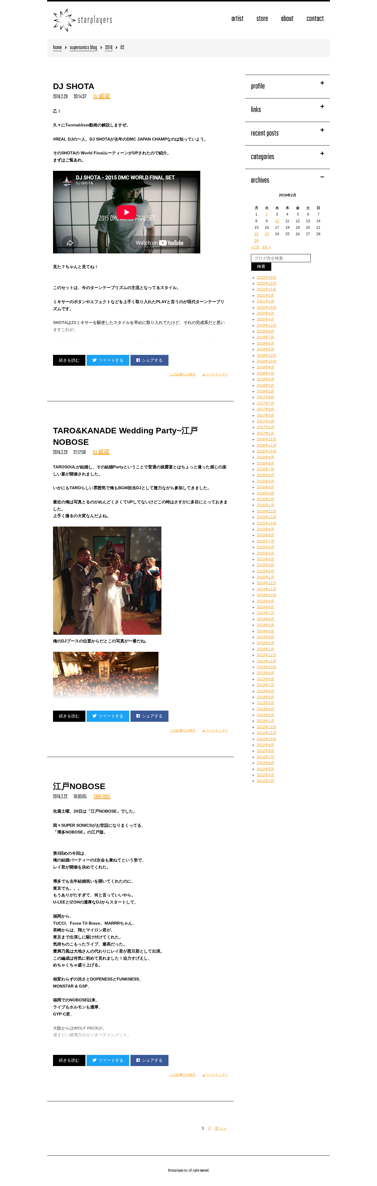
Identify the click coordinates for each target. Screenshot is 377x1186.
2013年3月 (265, 709)
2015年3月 (265, 565)
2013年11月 (266, 661)
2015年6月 (265, 547)
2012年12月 (266, 727)
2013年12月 (266, 655)
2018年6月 (265, 379)
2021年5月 (265, 295)
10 (277, 221)
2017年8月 (265, 397)
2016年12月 (266, 439)
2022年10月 (266, 277)
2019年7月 (265, 337)
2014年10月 (266, 595)
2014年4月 (265, 631)
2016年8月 (265, 463)
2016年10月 (266, 451)
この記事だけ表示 (183, 374)
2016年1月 (265, 505)
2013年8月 (265, 679)
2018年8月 (265, 367)
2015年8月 (265, 535)
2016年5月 (265, 481)
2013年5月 (265, 697)
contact (315, 19)
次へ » (220, 1128)
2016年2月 (265, 499)
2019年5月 (265, 349)
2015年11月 (266, 517)
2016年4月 (265, 487)
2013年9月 (265, 673)
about (287, 19)
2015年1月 (265, 577)
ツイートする (111, 360)
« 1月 (255, 247)
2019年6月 (265, 343)
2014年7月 (265, 613)
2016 (109, 48)
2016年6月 (265, 475)
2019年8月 (265, 331)
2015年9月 (265, 529)
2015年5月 (265, 553)
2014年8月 (265, 607)
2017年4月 (265, 421)
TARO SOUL (102, 797)
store (262, 19)
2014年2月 (265, 643)
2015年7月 (265, 541)
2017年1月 (265, 433)
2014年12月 (266, 583)
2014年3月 (265, 637)
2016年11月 (266, 445)
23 (267, 234)
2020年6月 (265, 313)
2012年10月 (266, 739)
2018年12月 (266, 355)
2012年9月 (265, 745)
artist (238, 19)
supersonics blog (83, 48)
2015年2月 (265, 571)
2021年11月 (266, 289)
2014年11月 (266, 589)
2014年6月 (265, 619)
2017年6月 (265, 409)
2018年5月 (265, 385)
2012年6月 (265, 763)
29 (256, 241)
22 (256, 234)
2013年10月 (266, 667)
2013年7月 (265, 685)
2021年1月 (265, 301)
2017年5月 (265, 415)
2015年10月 (266, 523)
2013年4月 (265, 703)
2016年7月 (265, 469)
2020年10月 (266, 307)
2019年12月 (266, 325)
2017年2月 (265, 427)
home (57, 48)
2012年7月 (265, 757)
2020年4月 (265, 319)
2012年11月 (266, 733)
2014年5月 (265, 625)
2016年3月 (265, 493)
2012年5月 (265, 769)
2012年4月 (265, 775)
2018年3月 (265, 391)
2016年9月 (265, 457)
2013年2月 (265, 715)
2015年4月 (265, 559)
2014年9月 (265, 601)
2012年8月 (265, 751)
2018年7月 (265, 373)
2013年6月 (265, 691)
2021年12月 (266, 283)
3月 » (266, 247)
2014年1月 (265, 649)
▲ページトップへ (215, 374)
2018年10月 (266, 361)
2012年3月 (265, 781)
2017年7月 (265, 403)
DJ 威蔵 (101, 97)
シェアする (152, 360)
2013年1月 (265, 721)
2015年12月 (266, 511)
